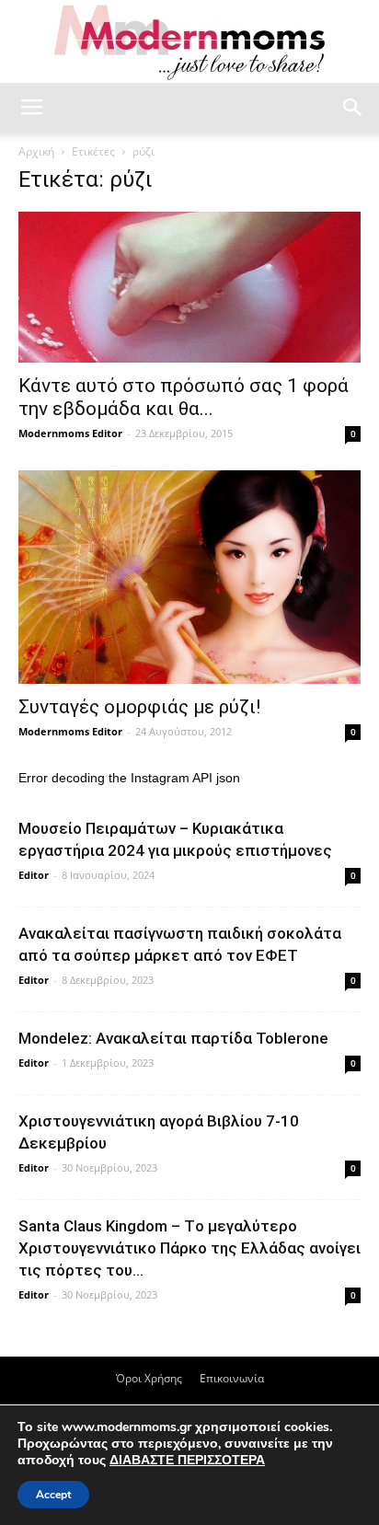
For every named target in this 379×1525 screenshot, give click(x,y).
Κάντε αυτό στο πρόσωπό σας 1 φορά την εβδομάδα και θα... (183, 397)
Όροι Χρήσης (149, 1378)
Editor (33, 875)
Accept (53, 1494)
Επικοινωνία (232, 1378)
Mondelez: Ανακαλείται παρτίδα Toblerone (173, 1038)
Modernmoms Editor (70, 433)
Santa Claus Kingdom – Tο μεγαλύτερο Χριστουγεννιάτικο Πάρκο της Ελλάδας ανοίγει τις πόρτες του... (189, 1248)
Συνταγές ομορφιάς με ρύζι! (139, 707)
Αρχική (36, 151)
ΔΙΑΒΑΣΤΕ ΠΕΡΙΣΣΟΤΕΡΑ (187, 1460)
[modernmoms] (189, 43)
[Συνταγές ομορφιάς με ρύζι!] (189, 577)
